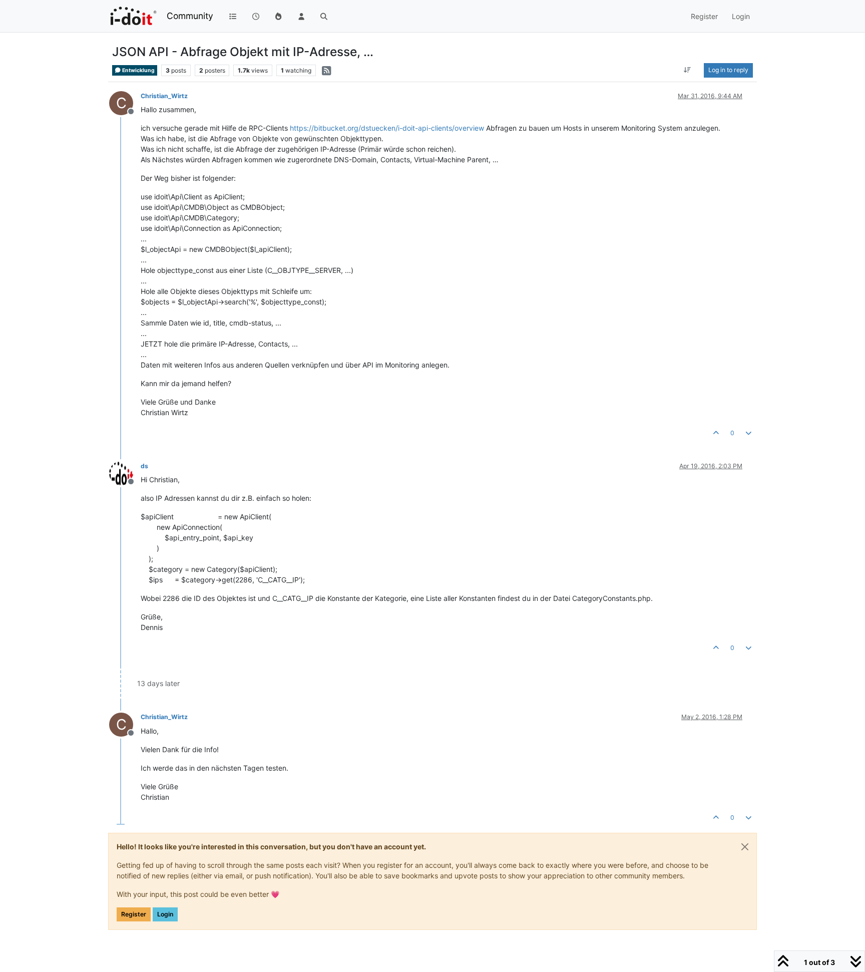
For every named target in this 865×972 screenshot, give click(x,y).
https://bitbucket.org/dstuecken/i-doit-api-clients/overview (387, 128)
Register (133, 914)
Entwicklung (138, 70)
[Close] (744, 846)
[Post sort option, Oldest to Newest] (687, 70)
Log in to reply (728, 70)
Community (190, 16)
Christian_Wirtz (164, 96)
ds (144, 466)
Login (165, 914)
